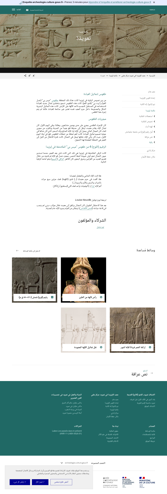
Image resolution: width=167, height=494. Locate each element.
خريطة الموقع (150, 441)
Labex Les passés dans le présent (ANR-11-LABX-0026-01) (67, 433)
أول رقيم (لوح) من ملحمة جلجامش (139, 132)
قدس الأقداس (86, 208)
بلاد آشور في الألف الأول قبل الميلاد (142, 399)
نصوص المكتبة (147, 121)
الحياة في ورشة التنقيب (73, 409)
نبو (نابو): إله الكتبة (147, 104)
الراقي (61, 159)
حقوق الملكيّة (113, 431)
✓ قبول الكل (40, 482)
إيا (93, 186)
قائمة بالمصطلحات (148, 434)
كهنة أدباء (149, 127)
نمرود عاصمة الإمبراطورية (146, 403)
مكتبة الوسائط (150, 431)
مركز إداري (151, 150)
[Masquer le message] (154, 2)
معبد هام (151, 92)
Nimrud (152, 10)
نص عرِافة (149, 137)
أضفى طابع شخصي (61, 482)
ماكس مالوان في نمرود (74, 406)
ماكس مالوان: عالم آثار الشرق (72, 403)
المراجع (152, 438)
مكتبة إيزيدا (150, 111)
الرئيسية (152, 75)
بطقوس (55, 100)
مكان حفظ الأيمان (148, 157)
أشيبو (54, 159)
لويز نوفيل (100, 227)
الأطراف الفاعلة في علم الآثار (108, 434)
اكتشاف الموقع (150, 406)
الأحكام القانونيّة (112, 441)
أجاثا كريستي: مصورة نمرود (72, 413)
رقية (151, 142)
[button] (25, 76)
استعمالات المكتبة (146, 116)
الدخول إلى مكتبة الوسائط (31, 251)
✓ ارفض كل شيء (19, 482)
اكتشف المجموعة (112, 438)
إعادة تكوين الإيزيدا (147, 98)
